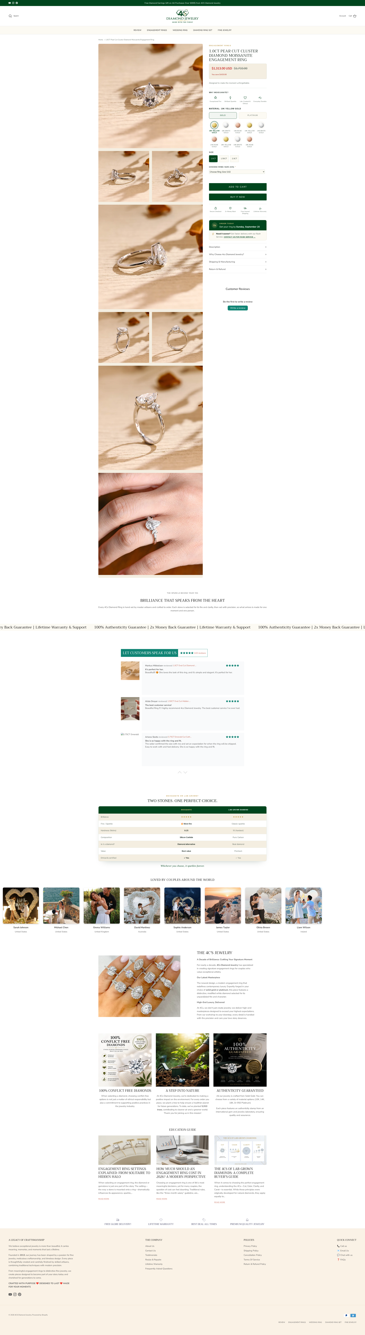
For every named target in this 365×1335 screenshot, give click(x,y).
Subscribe (182, 683)
